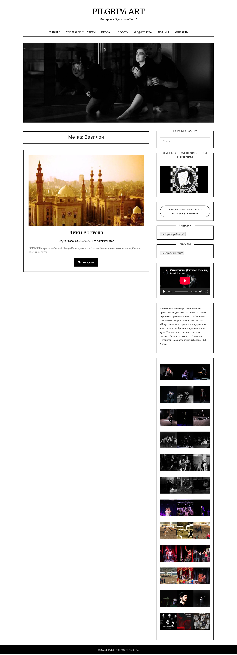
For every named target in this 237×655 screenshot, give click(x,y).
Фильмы (163, 32)
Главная (54, 32)
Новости (122, 32)
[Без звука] (200, 291)
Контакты (181, 32)
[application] (185, 281)
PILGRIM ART (118, 11)
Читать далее (86, 262)
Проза (105, 32)
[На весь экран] (206, 291)
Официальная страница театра (185, 211)
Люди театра (143, 32)
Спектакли (73, 32)
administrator (105, 240)
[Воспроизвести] (164, 291)
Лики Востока (86, 232)
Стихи (91, 32)
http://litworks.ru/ (130, 649)
